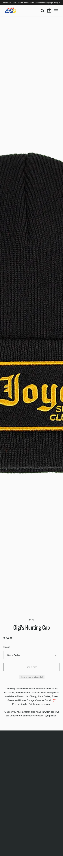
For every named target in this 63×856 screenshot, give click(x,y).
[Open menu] (56, 10)
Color (6, 647)
